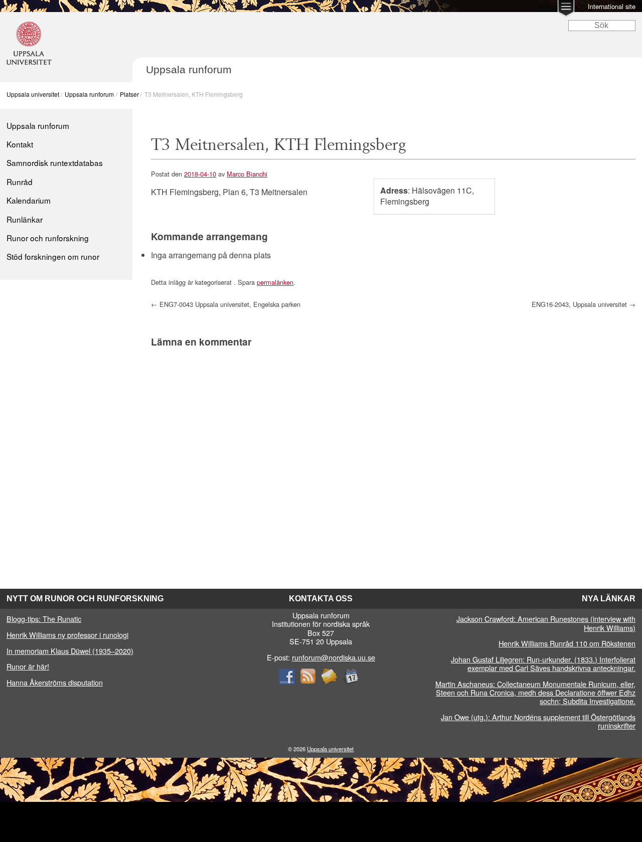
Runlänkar (25, 219)
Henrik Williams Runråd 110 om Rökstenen (567, 643)
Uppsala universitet (33, 94)
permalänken (275, 282)
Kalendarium (29, 200)
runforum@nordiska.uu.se (333, 657)
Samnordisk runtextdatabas (55, 162)
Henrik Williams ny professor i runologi (67, 634)
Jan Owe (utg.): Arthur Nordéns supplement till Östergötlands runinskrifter (538, 721)
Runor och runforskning (48, 237)
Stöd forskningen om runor (53, 256)
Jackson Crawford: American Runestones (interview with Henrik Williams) (545, 622)
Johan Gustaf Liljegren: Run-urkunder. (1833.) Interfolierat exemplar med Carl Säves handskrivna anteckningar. (543, 663)
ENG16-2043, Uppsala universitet (583, 304)
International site (611, 6)
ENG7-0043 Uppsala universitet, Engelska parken (225, 304)
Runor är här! (28, 666)
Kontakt (20, 143)
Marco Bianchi (247, 174)
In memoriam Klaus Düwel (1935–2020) (70, 650)
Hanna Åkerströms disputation (55, 682)
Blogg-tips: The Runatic (44, 618)
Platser (129, 94)
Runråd (20, 181)
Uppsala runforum (89, 94)
